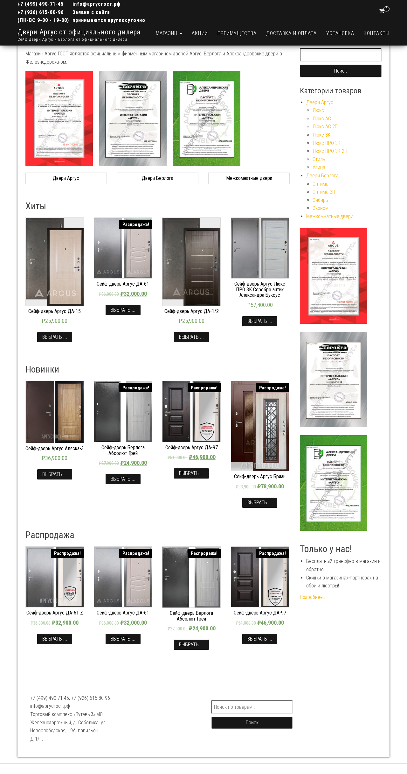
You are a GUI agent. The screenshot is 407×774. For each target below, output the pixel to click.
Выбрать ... (54, 337)
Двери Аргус (319, 102)
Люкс (318, 110)
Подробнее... (313, 597)
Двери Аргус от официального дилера (79, 32)
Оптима (320, 184)
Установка (340, 33)
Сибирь (320, 200)
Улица (319, 167)
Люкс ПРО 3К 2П (330, 151)
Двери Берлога (322, 176)
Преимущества (237, 33)
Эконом (320, 208)
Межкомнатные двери (329, 216)
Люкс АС (322, 119)
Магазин (167, 33)
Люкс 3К (322, 135)
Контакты (377, 33)
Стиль (319, 159)
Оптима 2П (324, 192)
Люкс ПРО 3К (327, 143)
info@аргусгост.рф (96, 4)
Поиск (252, 723)
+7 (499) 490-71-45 (40, 4)
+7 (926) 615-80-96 (40, 12)
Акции (200, 33)
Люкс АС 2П (325, 127)
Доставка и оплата (291, 33)
